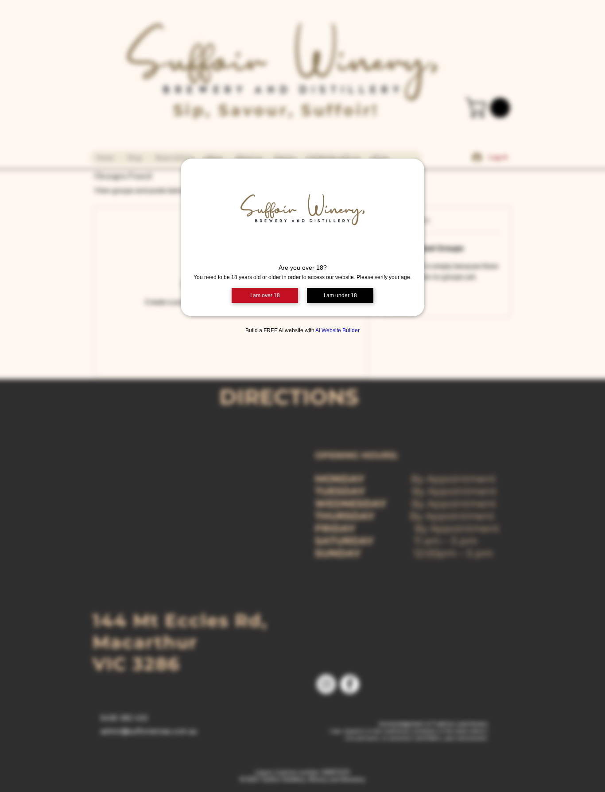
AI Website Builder (337, 330)
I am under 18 (340, 295)
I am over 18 (265, 295)
